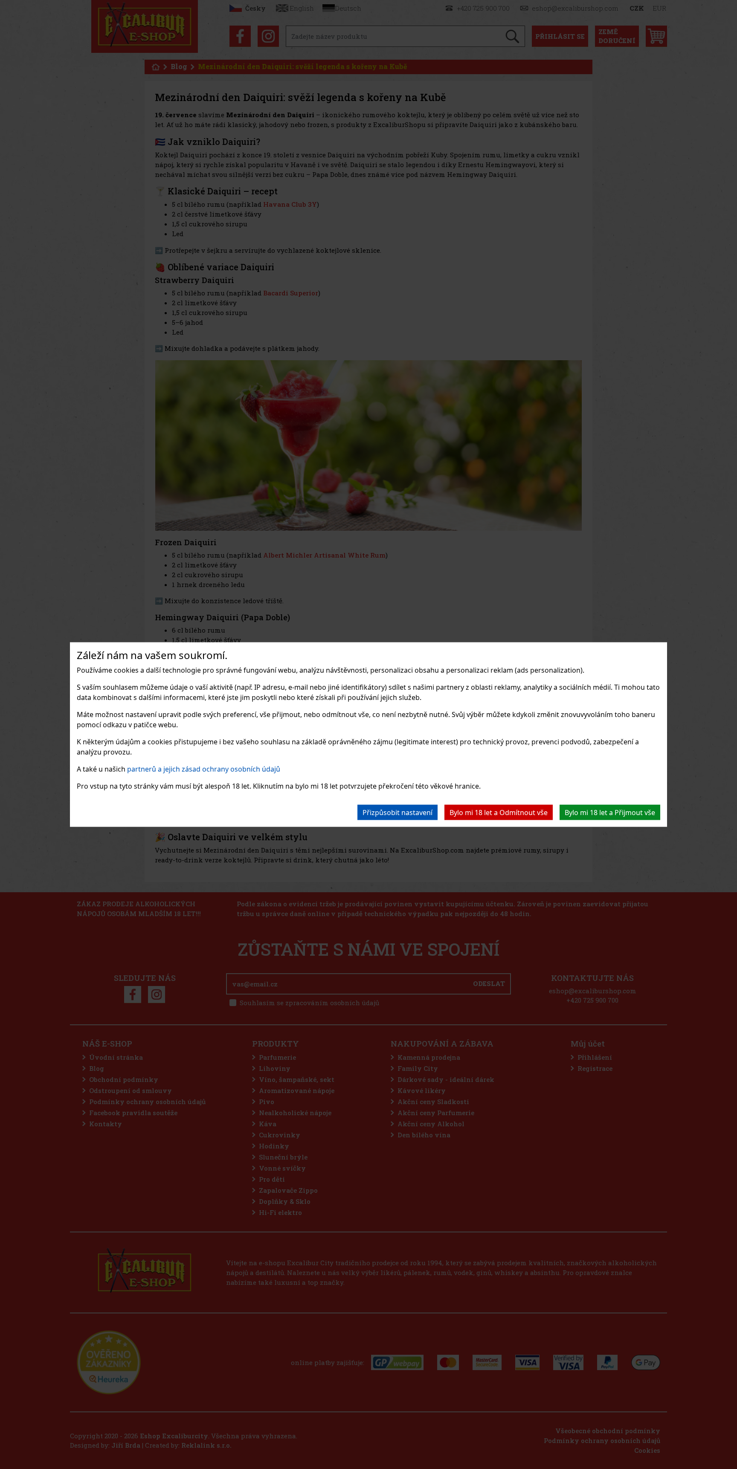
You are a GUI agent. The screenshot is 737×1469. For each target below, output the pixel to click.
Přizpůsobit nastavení (397, 812)
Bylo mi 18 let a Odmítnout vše (499, 812)
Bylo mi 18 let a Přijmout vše (610, 812)
